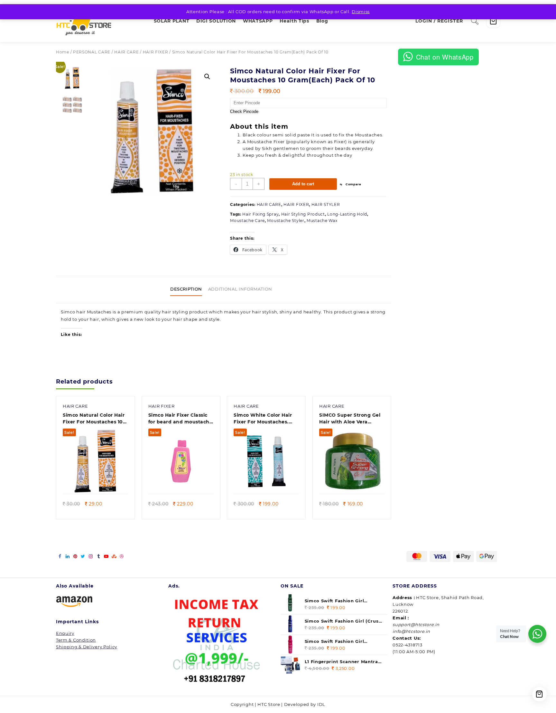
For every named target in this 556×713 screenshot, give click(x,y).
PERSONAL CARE (91, 52)
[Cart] (493, 21)
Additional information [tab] (240, 289)
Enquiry (65, 633)
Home (62, 52)
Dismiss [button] (361, 11)
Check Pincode (244, 111)
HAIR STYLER (325, 204)
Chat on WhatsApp (445, 56)
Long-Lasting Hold (347, 214)
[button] (207, 76)
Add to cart (303, 183)
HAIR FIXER (155, 52)
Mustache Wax (322, 220)
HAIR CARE (126, 52)
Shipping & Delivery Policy (86, 646)
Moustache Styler (285, 220)
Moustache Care (247, 220)
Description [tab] (186, 289)
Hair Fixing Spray (260, 214)
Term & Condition (76, 640)
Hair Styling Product (303, 214)
